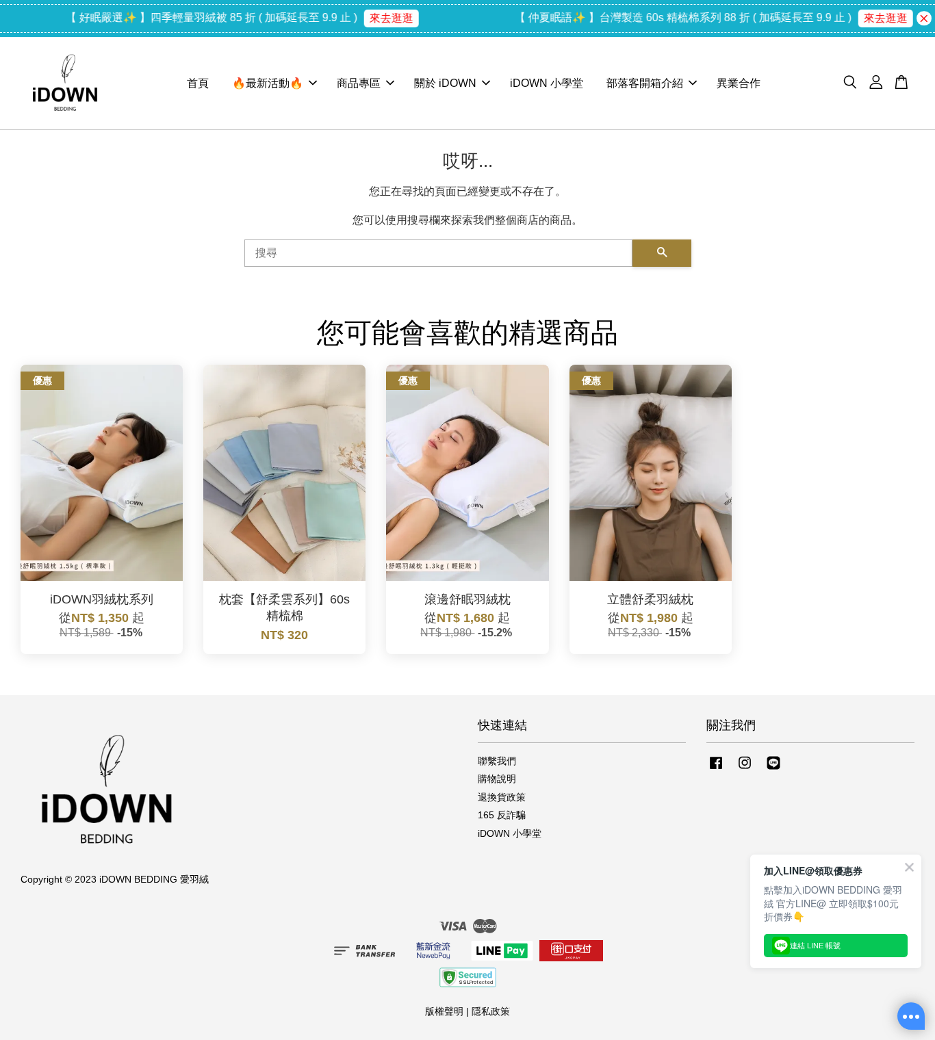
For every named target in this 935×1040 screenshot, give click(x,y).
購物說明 (497, 779)
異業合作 (738, 83)
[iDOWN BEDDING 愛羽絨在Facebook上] (716, 769)
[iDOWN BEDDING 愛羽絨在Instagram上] (744, 769)
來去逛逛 (376, 18)
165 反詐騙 (502, 815)
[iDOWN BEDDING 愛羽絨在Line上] (773, 769)
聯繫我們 (497, 761)
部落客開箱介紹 (644, 83)
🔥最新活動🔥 (267, 83)
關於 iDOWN (445, 83)
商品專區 (359, 83)
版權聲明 (444, 1011)
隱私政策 (491, 1011)
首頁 (198, 83)
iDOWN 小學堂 (546, 83)
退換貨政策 (502, 797)
